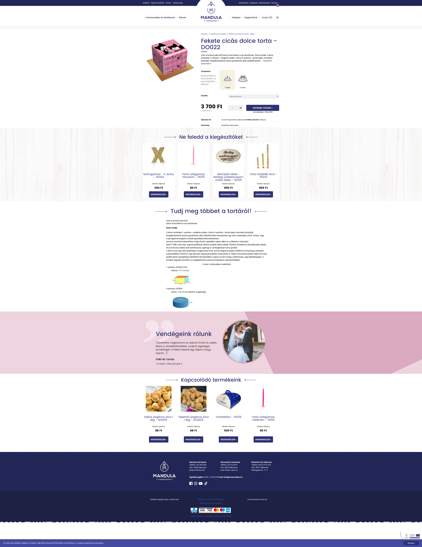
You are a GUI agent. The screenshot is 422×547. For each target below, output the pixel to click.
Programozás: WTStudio (221, 516)
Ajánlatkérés (243, 3)
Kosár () (266, 17)
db (241, 108)
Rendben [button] (411, 543)
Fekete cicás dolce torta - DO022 (241, 34)
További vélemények (168, 363)
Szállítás (146, 3)
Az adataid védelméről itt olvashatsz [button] (90, 543)
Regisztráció (251, 17)
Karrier (168, 3)
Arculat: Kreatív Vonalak (200, 516)
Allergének (254, 3)
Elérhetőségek (264, 3)
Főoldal (204, 34)
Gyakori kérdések (157, 3)
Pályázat (274, 3)
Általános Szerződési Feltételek (211, 499)
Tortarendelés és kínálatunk (160, 17)
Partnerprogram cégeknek (211, 503)
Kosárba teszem (262, 107)
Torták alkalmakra (218, 34)
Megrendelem (158, 194)
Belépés (236, 17)
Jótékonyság (178, 3)
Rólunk (182, 17)
